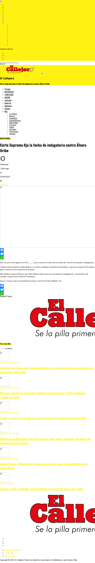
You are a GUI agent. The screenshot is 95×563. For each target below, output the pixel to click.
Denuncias (9, 18)
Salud (11, 38)
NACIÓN (8, 12)
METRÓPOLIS (10, 7)
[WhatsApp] (47, 257)
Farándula (13, 29)
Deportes (8, 16)
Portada (8, 5)
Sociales (12, 40)
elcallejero (4, 185)
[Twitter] (47, 254)
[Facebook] (47, 250)
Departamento (15, 32)
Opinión (12, 45)
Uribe (31, 262)
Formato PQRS (10, 555)
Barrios (12, 27)
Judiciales (9, 14)
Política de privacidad (12, 550)
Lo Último (13, 25)
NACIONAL (13, 34)
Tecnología (13, 43)
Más (6, 23)
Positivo (12, 36)
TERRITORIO (10, 10)
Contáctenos (9, 552)
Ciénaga (8, 21)
